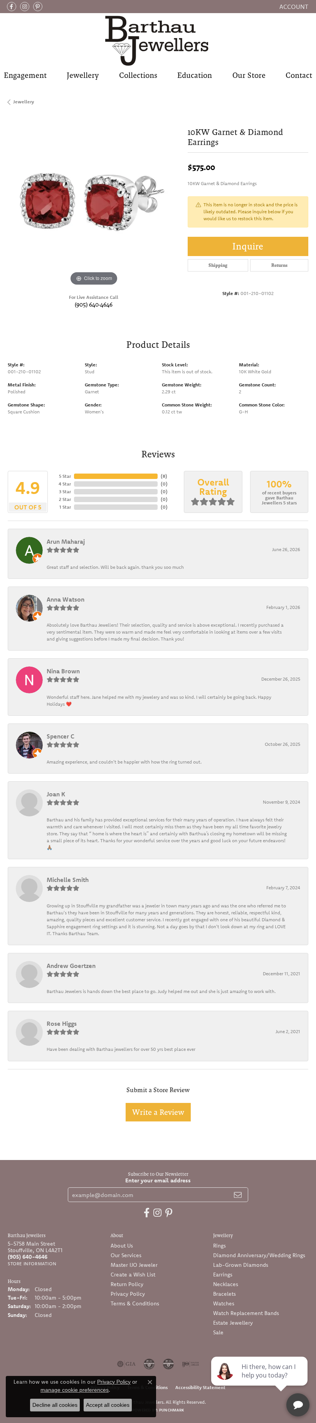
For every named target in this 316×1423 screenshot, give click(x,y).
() (164, 476)
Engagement (25, 75)
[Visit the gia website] (126, 1364)
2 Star (65, 499)
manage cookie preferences (74, 1390)
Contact (299, 75)
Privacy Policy (128, 1293)
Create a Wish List (133, 1274)
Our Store (249, 75)
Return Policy (127, 1284)
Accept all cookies (107, 1405)
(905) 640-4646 (94, 304)
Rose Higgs (62, 1023)
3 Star (65, 491)
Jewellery (83, 75)
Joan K (56, 794)
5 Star (65, 476)
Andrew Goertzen (71, 965)
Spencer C (60, 736)
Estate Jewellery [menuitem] (233, 1322)
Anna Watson (65, 599)
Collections (138, 75)
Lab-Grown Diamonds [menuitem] (240, 1264)
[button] (293, 6)
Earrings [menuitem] (222, 1274)
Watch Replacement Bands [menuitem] (246, 1313)
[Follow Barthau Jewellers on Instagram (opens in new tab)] (24, 6)
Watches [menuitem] (223, 1303)
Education (194, 75)
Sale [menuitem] (218, 1332)
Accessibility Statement (200, 1387)
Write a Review (158, 1112)
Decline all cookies (54, 1405)
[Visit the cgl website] (168, 1364)
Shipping (217, 265)
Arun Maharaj (66, 541)
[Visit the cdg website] (149, 1364)
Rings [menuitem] (219, 1245)
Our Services (126, 1255)
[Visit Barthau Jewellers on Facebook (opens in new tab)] (11, 6)
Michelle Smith (68, 879)
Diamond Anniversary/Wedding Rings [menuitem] (259, 1255)
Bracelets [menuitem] (224, 1293)
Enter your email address (158, 1180)
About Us (122, 1245)
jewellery (23, 102)
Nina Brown (63, 671)
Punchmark (171, 1410)
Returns (279, 265)
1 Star (65, 507)
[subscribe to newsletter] (238, 1195)
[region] (94, 202)
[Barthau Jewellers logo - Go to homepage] (158, 40)
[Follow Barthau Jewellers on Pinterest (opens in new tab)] (37, 6)
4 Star (65, 484)
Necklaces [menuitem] (225, 1284)
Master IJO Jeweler (134, 1264)
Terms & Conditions (135, 1303)
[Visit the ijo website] (190, 1364)
